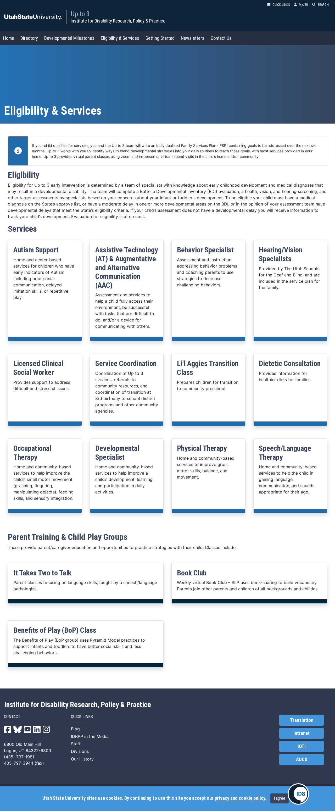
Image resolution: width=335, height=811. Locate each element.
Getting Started (160, 38)
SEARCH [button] (323, 5)
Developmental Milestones (69, 38)
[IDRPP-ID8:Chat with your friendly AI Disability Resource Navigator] (298, 794)
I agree (279, 798)
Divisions (80, 751)
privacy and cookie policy (240, 798)
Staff (76, 743)
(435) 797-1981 (19, 756)
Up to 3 (80, 14)
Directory (29, 38)
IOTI (302, 746)
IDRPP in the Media (90, 736)
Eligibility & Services (120, 38)
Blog (75, 728)
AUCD (301, 759)
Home (8, 38)
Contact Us (221, 38)
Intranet (301, 733)
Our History (82, 759)
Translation (301, 720)
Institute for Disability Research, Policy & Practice (118, 21)
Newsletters (192, 38)
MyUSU (303, 5)
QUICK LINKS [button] (281, 5)
